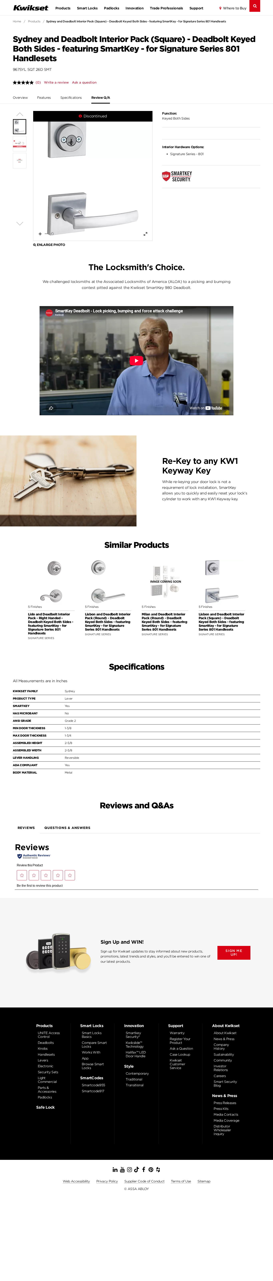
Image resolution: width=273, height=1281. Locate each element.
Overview (20, 98)
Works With (91, 1052)
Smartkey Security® (133, 1035)
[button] (92, 176)
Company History (221, 1046)
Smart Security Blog (225, 1083)
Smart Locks (87, 8)
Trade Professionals (166, 8)
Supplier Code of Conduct (144, 1181)
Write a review (56, 82)
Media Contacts (226, 1114)
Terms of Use (181, 1181)
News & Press (224, 1039)
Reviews (26, 828)
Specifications (71, 98)
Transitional (134, 1085)
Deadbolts (46, 1043)
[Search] (254, 6)
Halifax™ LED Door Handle (136, 1054)
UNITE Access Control (49, 1035)
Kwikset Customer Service (177, 1064)
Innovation (134, 8)
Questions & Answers (67, 828)
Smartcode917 (93, 1091)
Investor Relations (221, 1068)
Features (44, 98)
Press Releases (225, 1103)
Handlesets (46, 1054)
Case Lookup (180, 1054)
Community (223, 1060)
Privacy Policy (107, 1181)
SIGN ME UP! (233, 953)
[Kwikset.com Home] (31, 8)
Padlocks (111, 8)
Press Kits (221, 1109)
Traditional (134, 1079)
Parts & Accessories (47, 1089)
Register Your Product (180, 1041)
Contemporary (137, 1073)
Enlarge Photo (51, 245)
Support (196, 8)
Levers (43, 1060)
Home (17, 21)
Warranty (177, 1033)
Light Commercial (47, 1080)
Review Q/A (100, 98)
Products (63, 8)
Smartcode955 (93, 1085)
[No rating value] (24, 82)
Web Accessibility (76, 1181)
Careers (220, 1076)
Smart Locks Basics (91, 1035)
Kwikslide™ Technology (135, 1044)
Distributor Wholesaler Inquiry (222, 1130)
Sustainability (224, 1054)
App (85, 1058)
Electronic (45, 1066)
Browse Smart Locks (93, 1066)
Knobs (43, 1048)
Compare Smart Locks (94, 1044)
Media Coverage (226, 1120)
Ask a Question (181, 1048)
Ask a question (84, 82)
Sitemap (203, 1181)
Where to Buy (234, 8)
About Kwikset (225, 1033)
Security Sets (48, 1072)
